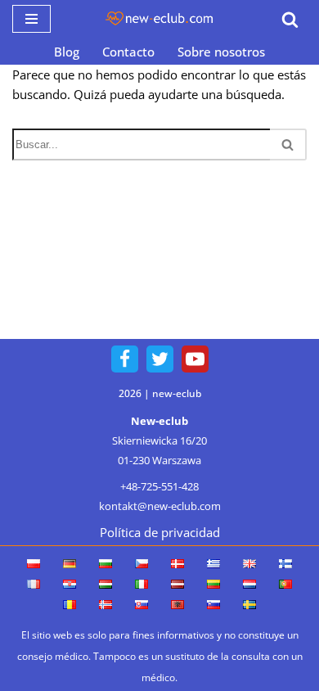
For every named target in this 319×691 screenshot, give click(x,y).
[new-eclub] (159, 18)
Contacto (128, 51)
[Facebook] (124, 359)
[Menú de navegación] (31, 19)
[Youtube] (195, 359)
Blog (66, 51)
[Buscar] (290, 19)
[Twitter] (159, 359)
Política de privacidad (160, 532)
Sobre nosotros (221, 51)
